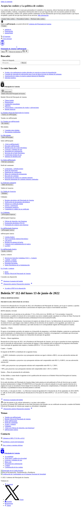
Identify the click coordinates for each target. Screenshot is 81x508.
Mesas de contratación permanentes (16, 174)
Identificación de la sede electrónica (16, 148)
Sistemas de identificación (13, 156)
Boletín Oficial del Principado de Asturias (18, 273)
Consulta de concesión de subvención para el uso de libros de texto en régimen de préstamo (33, 74)
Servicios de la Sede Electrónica (15, 153)
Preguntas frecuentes (11, 263)
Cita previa (8, 240)
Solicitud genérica (10, 78)
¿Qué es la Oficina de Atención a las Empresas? (19, 428)
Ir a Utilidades (5, 212)
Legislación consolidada (12, 104)
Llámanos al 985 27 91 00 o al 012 (13, 438)
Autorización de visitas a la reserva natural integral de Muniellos (25, 76)
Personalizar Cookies (23, 19)
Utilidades (8, 426)
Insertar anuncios (10, 109)
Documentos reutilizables (12, 132)
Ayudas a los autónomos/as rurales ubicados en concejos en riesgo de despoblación (30, 72)
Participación (9, 31)
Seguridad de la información (13, 151)
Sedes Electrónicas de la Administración (17, 265)
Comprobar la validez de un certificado (17, 209)
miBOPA (8, 106)
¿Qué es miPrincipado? (12, 144)
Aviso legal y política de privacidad (16, 458)
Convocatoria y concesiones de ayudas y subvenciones (22, 107)
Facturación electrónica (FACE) (15, 223)
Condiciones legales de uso (13, 155)
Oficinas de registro (11, 261)
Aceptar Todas (8, 19)
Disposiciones (9, 102)
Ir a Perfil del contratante (8, 183)
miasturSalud (9, 33)
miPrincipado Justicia (11, 429)
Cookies (7, 465)
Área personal (7, 39)
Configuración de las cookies (14, 467)
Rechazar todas (38, 19)
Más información (43, 15)
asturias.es (8, 29)
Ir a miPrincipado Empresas (9, 228)
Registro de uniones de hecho (14, 242)
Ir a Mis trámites (6, 135)
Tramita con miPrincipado (13, 417)
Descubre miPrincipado (12, 146)
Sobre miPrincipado (11, 421)
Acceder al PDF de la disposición (15, 288)
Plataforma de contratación (13, 172)
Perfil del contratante (11, 422)
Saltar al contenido (6, 1)
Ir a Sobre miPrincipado (8, 160)
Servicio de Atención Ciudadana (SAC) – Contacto (21, 258)
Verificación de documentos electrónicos (17, 202)
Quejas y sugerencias (11, 205)
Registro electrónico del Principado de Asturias (19, 200)
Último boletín (9, 100)
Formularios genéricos (12, 207)
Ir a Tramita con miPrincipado (10, 121)
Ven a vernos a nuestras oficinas (13, 445)
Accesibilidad (9, 456)
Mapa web (8, 462)
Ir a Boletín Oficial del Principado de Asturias (15, 113)
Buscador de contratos (12, 176)
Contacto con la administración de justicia (18, 244)
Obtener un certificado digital (14, 204)
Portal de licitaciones (11, 170)
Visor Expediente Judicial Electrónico (16, 239)
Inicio (6, 272)
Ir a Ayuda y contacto (7, 268)
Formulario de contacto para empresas (16, 225)
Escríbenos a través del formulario (13, 442)
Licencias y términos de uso (13, 149)
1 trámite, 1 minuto (10, 260)
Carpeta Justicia (10, 237)
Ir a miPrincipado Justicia (8, 249)
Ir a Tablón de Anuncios (8, 191)
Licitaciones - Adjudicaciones (14, 169)
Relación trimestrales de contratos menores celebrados (21, 179)
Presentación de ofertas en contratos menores (19, 177)
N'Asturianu (6, 36)
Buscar (24, 63)
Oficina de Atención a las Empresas (16, 221)
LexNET (7, 246)
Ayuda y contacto (10, 424)
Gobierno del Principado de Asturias (40, 24)
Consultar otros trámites (12, 130)
